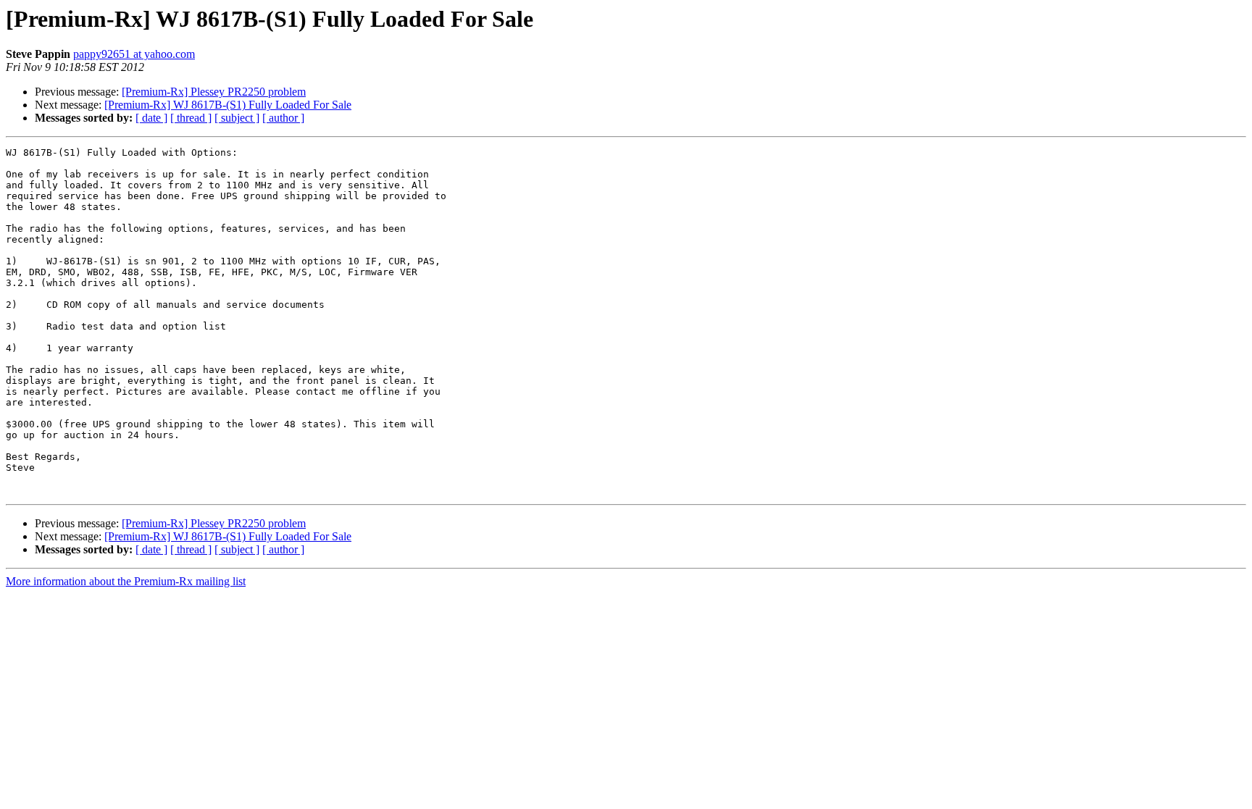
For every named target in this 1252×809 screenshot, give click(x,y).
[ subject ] (236, 118)
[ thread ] (191, 118)
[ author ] (283, 118)
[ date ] (151, 118)
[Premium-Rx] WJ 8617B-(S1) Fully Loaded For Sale (227, 104)
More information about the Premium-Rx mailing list (126, 581)
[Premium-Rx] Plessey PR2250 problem (214, 91)
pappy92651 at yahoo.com (134, 54)
